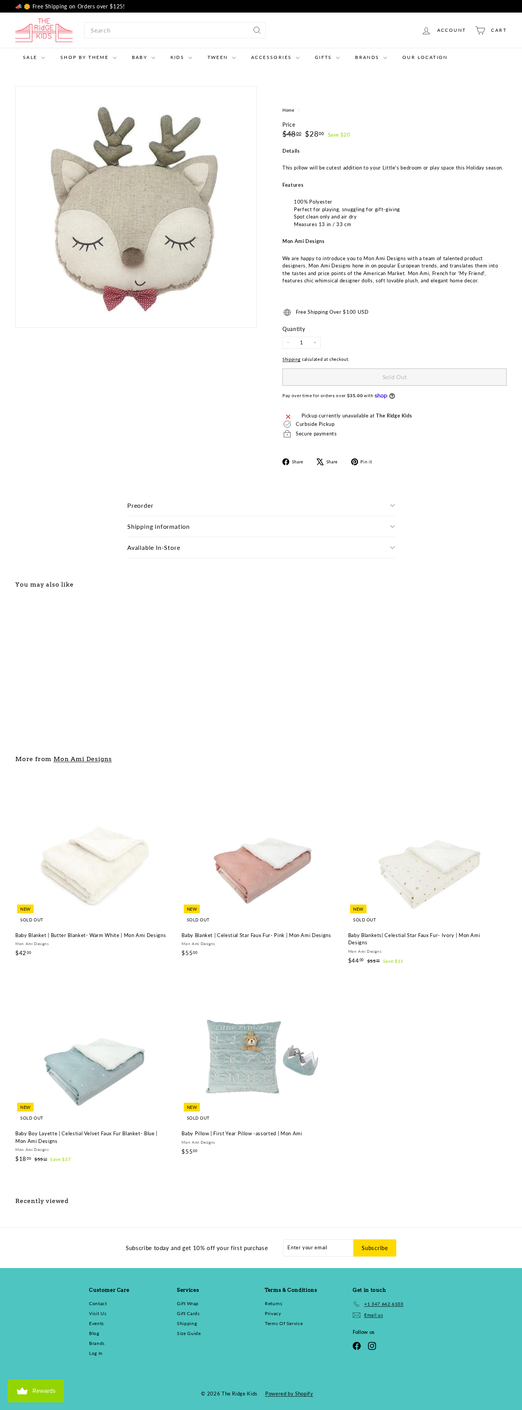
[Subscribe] (353, 750)
